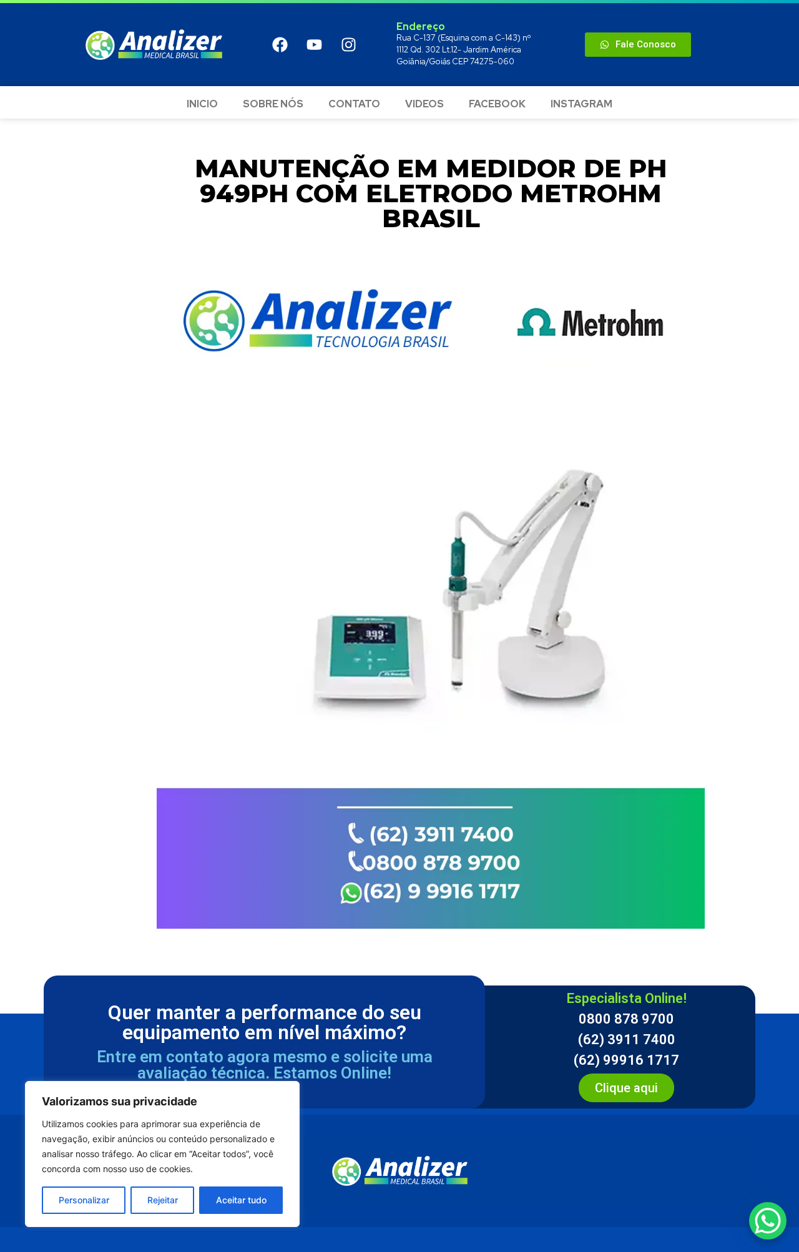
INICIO (202, 103)
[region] (162, 1154)
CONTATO (354, 103)
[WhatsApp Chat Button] (768, 1221)
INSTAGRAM (581, 103)
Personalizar (84, 1200)
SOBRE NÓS (273, 103)
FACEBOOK (497, 103)
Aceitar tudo (241, 1200)
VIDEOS (424, 103)
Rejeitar (162, 1200)
